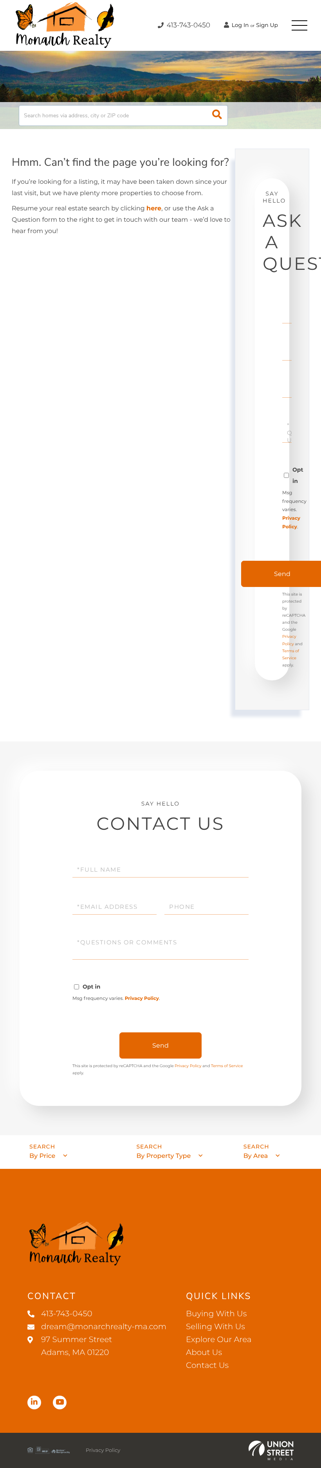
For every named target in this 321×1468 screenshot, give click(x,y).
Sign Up (267, 25)
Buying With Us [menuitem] (216, 1314)
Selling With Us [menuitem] (215, 1327)
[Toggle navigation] (299, 25)
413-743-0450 (187, 25)
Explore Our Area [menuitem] (218, 1339)
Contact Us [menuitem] (207, 1365)
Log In (239, 25)
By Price (42, 1156)
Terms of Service (227, 1065)
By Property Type (163, 1156)
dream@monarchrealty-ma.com (103, 1327)
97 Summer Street (76, 1346)
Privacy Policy (142, 998)
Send (160, 1045)
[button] (217, 115)
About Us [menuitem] (204, 1352)
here (153, 208)
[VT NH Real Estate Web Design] (271, 1450)
